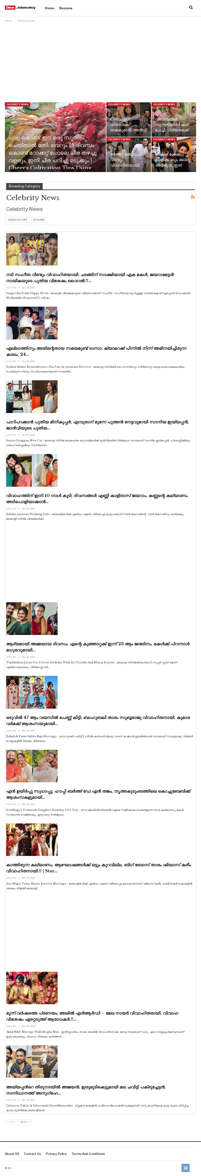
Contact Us (32, 1154)
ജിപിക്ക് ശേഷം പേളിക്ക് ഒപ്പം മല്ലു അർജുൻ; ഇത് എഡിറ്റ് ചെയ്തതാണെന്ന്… (172, 165)
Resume (65, 8)
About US (12, 1154)
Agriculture (17, 219)
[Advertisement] (100, 60)
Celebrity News (17, 104)
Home (49, 8)
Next (24, 1122)
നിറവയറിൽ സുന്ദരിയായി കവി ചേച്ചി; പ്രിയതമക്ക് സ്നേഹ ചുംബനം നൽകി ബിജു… (172, 130)
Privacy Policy (56, 1154)
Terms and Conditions (88, 1154)
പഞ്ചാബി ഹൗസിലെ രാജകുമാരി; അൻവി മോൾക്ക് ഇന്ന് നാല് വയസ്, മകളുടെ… (128, 130)
